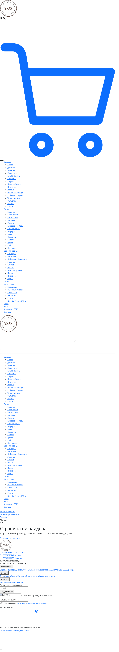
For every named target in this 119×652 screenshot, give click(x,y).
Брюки (10, 359)
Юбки (10, 401)
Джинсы (11, 362)
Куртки (10, 459)
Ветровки (11, 451)
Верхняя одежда (7, 570)
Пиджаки (11, 382)
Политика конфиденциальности (40, 576)
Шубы (10, 473)
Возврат (12, 582)
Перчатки (11, 490)
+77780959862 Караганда (12, 552)
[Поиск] (117, 21)
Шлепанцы (12, 443)
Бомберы (11, 448)
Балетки (11, 407)
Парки (10, 468)
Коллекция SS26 (11, 504)
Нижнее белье (14, 379)
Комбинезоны (13, 371)
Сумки (6, 476)
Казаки (10, 418)
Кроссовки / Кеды (15, 421)
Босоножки (12, 409)
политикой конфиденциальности (32, 603)
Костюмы (11, 373)
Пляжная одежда (15, 387)
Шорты (10, 398)
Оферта (19, 582)
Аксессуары (38, 570)
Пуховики (11, 471)
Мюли (10, 429)
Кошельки (12, 487)
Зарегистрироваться (9, 514)
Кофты (10, 376)
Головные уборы (15, 484)
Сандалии (11, 432)
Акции (8, 576)
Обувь (25, 570)
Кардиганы (12, 368)
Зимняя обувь (13, 423)
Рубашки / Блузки (15, 390)
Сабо (9, 440)
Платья (10, 384)
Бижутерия (12, 482)
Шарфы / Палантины (16, 496)
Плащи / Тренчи (14, 465)
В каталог (4, 538)
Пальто (10, 462)
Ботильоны (12, 412)
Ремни (10, 493)
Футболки (11, 396)
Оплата (14, 576)
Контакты (21, 576)
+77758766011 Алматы (11, 558)
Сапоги (10, 434)
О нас (2, 576)
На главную (14, 538)
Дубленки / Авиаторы (17, 454)
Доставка (4, 582)
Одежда (18, 570)
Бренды (7, 507)
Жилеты (11, 365)
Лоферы (11, 426)
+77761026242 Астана (11, 555)
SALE (6, 501)
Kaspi (6, 498)
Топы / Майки (13, 393)
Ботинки (11, 415)
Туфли (10, 437)
